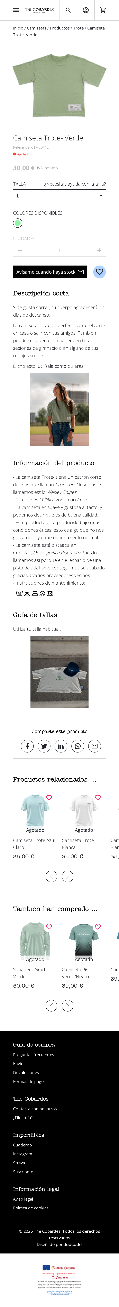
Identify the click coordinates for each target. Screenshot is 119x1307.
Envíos (19, 1063)
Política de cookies (30, 1208)
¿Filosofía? (23, 1117)
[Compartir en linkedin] (61, 746)
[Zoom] (59, 85)
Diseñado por (50, 1244)
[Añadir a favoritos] (99, 272)
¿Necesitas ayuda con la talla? (75, 184)
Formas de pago (28, 1081)
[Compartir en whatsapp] (77, 746)
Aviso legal (23, 1199)
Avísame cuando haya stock (45, 272)
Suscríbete (23, 1171)
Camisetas (36, 28)
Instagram (22, 1153)
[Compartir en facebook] (27, 746)
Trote (78, 28)
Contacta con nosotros (35, 1108)
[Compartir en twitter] (44, 746)
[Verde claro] (17, 223)
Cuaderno (22, 1145)
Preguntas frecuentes (33, 1054)
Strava (19, 1163)
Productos (60, 28)
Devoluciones (26, 1072)
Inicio (18, 28)
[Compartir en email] (94, 746)
